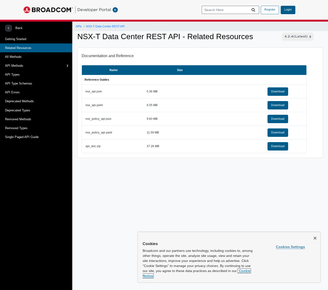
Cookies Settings (290, 247)
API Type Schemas (18, 83)
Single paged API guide (22, 137)
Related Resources (18, 48)
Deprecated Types (17, 110)
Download (278, 91)
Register (269, 9)
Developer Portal (94, 9)
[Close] (315, 238)
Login (288, 9)
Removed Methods (18, 119)
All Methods (13, 57)
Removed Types (16, 128)
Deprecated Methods (19, 101)
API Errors (12, 92)
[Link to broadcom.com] (48, 9)
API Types (12, 74)
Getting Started (15, 39)
